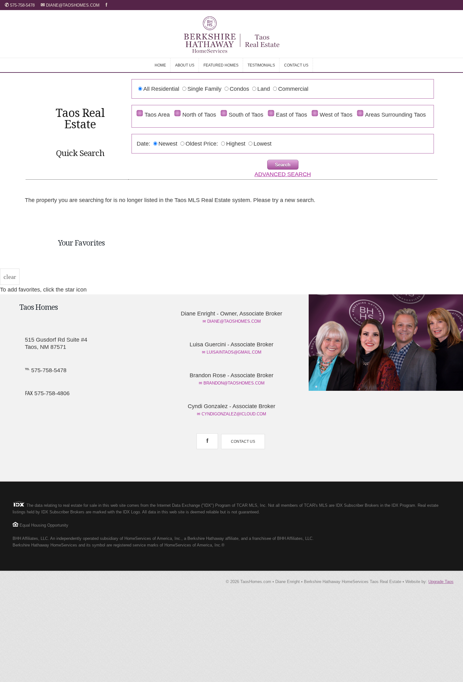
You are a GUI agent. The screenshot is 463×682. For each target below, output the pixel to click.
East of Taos (291, 115)
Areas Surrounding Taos (395, 115)
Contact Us (243, 441)
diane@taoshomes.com (71, 5)
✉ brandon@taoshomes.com (232, 383)
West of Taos (336, 115)
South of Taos (246, 115)
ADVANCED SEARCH (282, 174)
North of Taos (199, 115)
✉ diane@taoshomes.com (232, 321)
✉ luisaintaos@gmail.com (231, 352)
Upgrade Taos (441, 581)
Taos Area (157, 115)
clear (9, 276)
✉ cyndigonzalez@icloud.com (231, 414)
